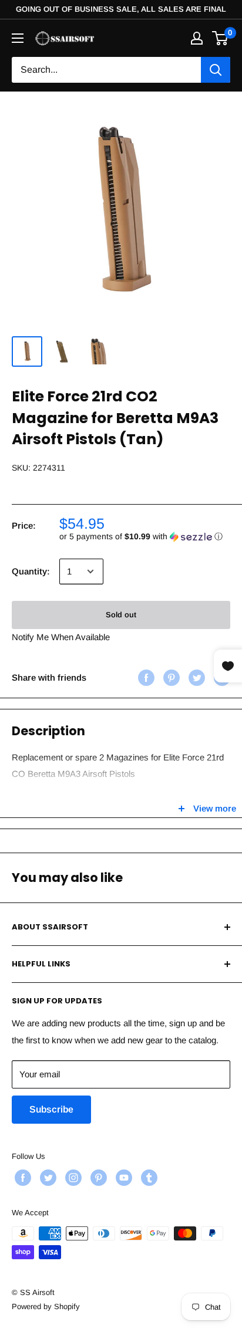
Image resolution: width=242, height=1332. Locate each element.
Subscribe (51, 1109)
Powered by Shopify (46, 1306)
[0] (220, 38)
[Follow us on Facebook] (21, 1177)
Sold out (121, 614)
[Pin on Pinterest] (170, 677)
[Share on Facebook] (144, 677)
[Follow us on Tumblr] (147, 1177)
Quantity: (31, 571)
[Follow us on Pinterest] (97, 1177)
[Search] (215, 70)
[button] (144, 536)
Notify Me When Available (61, 637)
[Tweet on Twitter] (195, 677)
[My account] (197, 38)
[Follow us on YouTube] (122, 1177)
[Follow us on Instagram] (72, 1177)
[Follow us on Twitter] (46, 1177)
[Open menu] (17, 38)
